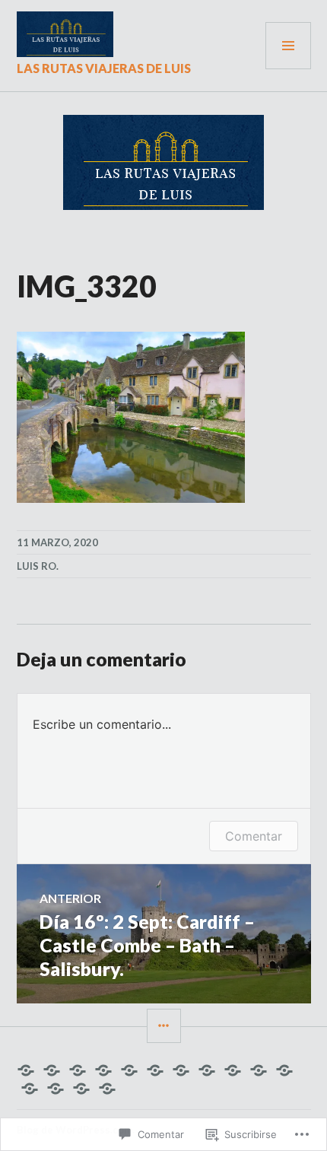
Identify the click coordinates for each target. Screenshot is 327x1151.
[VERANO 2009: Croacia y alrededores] (103, 1070)
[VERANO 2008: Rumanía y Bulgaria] (77, 1070)
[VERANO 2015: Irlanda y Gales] (258, 1070)
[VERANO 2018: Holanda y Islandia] (55, 1088)
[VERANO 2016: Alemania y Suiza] (284, 1070)
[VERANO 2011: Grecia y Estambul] (155, 1070)
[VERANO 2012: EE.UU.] (181, 1070)
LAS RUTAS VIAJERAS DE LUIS (104, 68)
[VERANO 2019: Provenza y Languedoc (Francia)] (81, 1088)
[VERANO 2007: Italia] (52, 1070)
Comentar (253, 836)
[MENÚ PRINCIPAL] (288, 45)
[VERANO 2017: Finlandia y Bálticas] (30, 1088)
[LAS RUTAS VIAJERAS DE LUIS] (26, 1070)
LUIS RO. (38, 566)
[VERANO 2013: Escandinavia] (207, 1070)
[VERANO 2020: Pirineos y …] (107, 1088)
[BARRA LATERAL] (164, 1026)
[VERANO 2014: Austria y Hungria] (233, 1070)
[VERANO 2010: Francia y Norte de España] (129, 1070)
